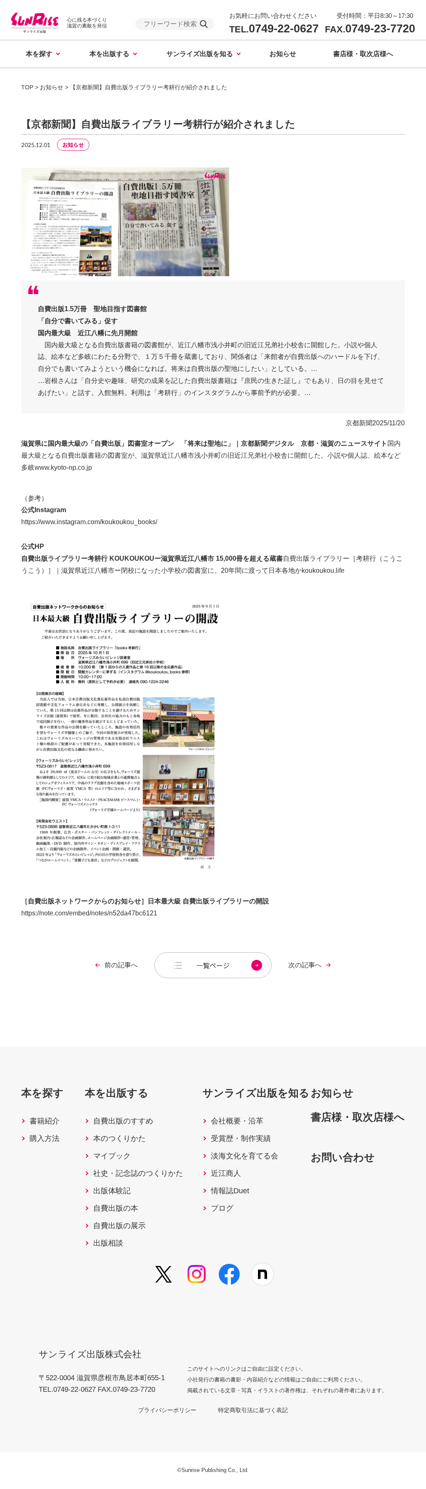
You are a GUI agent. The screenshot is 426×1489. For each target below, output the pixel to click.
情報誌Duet (230, 1191)
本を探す (39, 53)
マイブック (112, 1156)
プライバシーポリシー (167, 1410)
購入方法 (44, 1138)
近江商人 (226, 1173)
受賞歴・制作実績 (241, 1138)
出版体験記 (112, 1191)
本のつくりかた (119, 1138)
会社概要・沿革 (237, 1121)
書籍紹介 (44, 1121)
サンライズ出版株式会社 (90, 1354)
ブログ (222, 1208)
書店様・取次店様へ (363, 53)
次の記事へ (305, 965)
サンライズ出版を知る (199, 53)
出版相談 (108, 1243)
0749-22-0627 (274, 29)
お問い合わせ (343, 1157)
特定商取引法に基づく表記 (253, 1410)
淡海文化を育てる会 (244, 1156)
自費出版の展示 (119, 1225)
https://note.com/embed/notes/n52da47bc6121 (89, 913)
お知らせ (283, 53)
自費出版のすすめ (123, 1121)
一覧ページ (213, 965)
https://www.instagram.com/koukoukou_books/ (89, 521)
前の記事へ (121, 965)
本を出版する (109, 53)
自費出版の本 (115, 1208)
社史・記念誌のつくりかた (138, 1173)
